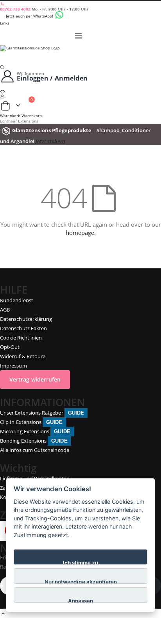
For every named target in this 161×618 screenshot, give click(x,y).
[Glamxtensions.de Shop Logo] (80, 55)
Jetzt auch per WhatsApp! (30, 16)
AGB (5, 309)
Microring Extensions (35, 431)
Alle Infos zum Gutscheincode (34, 449)
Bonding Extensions (34, 440)
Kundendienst (16, 300)
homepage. (81, 232)
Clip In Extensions (31, 421)
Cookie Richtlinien (21, 337)
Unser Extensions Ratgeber (42, 412)
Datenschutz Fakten (23, 328)
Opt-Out (10, 346)
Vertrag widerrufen (35, 379)
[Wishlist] (80, 92)
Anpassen (80, 600)
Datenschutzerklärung (26, 318)
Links (4, 23)
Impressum (13, 365)
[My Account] (80, 96)
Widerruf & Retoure (22, 356)
